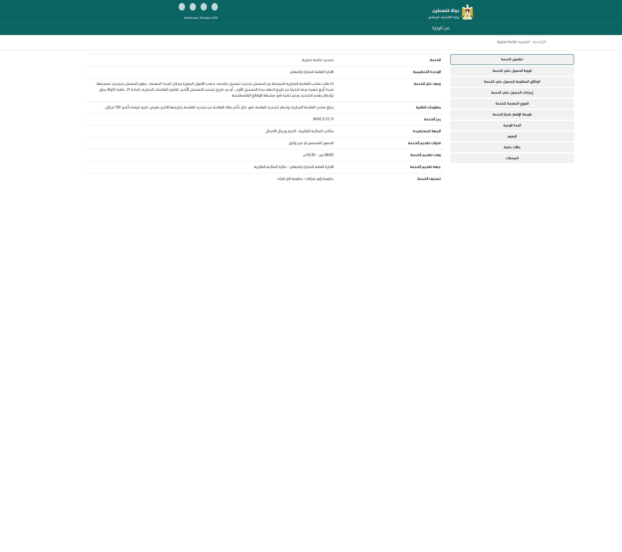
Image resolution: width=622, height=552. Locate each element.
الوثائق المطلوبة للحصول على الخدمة (512, 82)
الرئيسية (539, 42)
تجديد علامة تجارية (513, 42)
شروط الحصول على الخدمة (512, 71)
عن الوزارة (441, 28)
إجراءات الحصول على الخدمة (512, 93)
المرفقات (512, 158)
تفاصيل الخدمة (512, 59)
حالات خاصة (512, 147)
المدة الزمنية (512, 126)
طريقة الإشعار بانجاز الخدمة (512, 115)
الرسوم (512, 136)
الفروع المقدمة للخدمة (512, 104)
